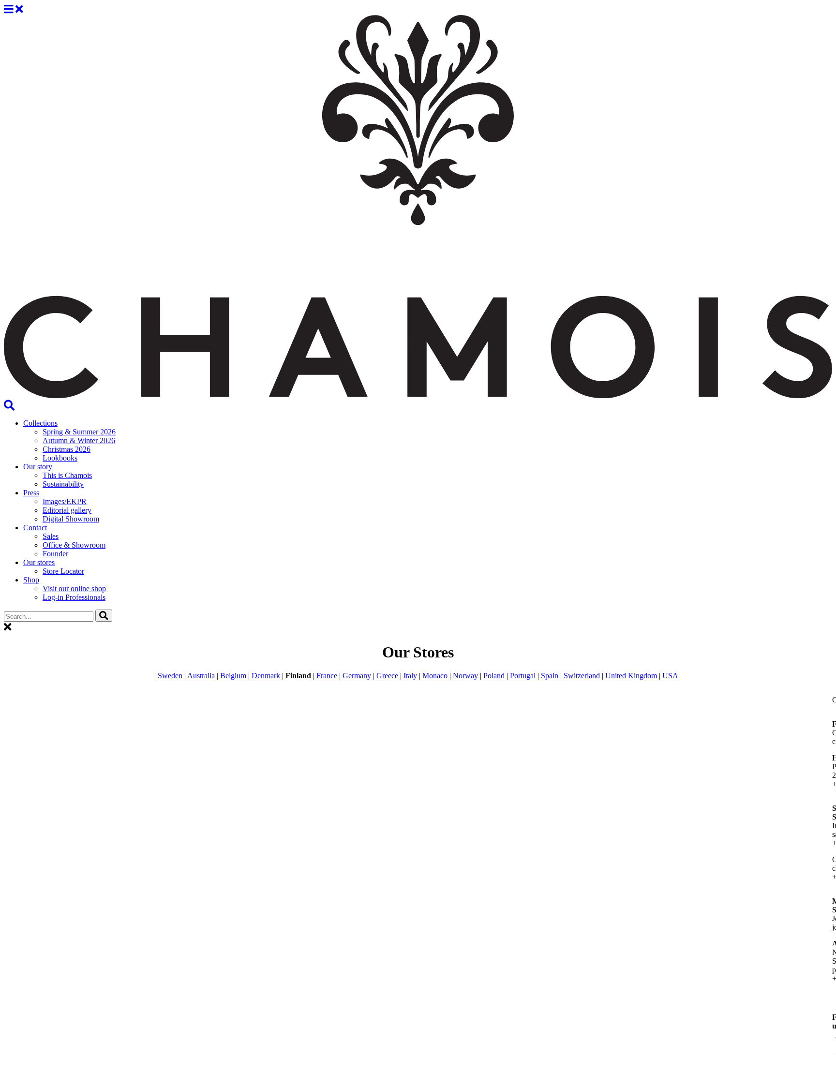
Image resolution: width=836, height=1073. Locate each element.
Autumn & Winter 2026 (79, 440)
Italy (410, 675)
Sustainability (63, 484)
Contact (35, 527)
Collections (40, 423)
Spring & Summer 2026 (79, 432)
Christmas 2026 (66, 449)
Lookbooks (60, 458)
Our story (37, 466)
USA (670, 675)
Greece (387, 675)
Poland (494, 675)
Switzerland (582, 675)
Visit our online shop (74, 588)
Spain (549, 675)
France (326, 675)
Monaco (435, 675)
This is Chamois (67, 475)
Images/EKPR (65, 501)
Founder (55, 554)
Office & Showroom (74, 545)
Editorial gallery (67, 510)
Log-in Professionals (74, 597)
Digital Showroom (71, 519)
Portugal (523, 675)
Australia (201, 675)
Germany (357, 675)
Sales (51, 536)
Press (31, 493)
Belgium (233, 675)
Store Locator (63, 571)
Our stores (39, 562)
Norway (465, 675)
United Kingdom (631, 675)
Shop (31, 580)
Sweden (170, 675)
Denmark (266, 675)
